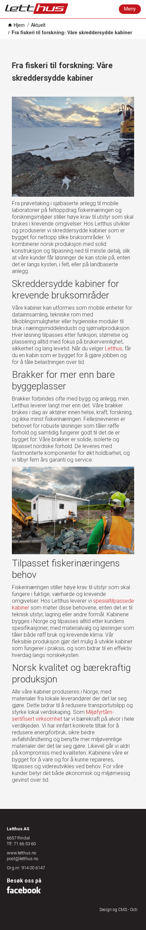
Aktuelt (38, 24)
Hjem (19, 24)
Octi (134, 909)
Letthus (113, 348)
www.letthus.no (21, 852)
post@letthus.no (22, 858)
